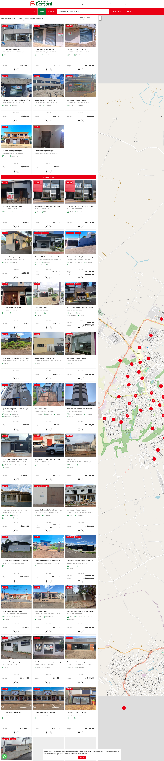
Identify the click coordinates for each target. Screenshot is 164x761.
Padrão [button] (82, 20)
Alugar (82, 4)
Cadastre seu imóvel (114, 4)
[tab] (33, 11)
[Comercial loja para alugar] (48, 136)
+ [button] (100, 17)
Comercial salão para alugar (45, 100)
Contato (90, 4)
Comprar (73, 4)
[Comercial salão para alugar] (48, 85)
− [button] (100, 19)
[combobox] (83, 11)
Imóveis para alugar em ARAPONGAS (24, 20)
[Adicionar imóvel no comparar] (17, 69)
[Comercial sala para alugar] (16, 35)
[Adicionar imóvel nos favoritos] (14, 69)
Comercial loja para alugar (44, 151)
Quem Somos (129, 4)
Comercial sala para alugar (12, 49)
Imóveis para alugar (6, 20)
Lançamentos (100, 4)
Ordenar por (85, 18)
